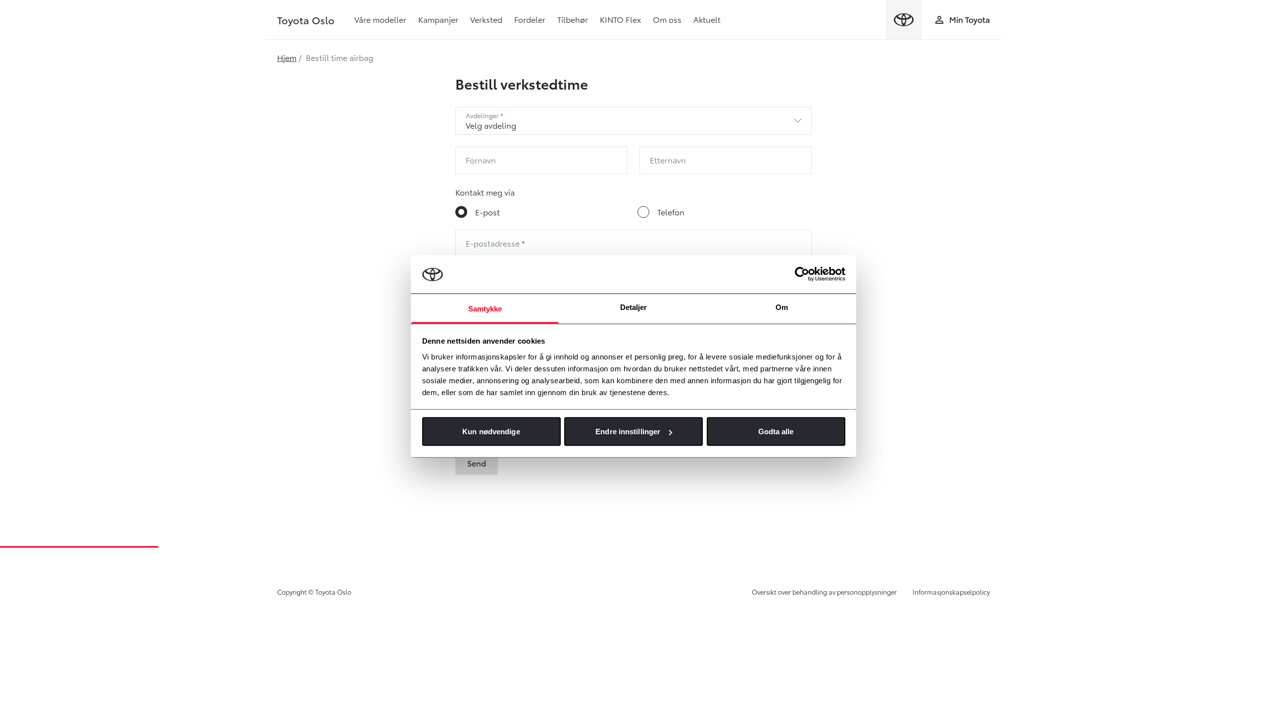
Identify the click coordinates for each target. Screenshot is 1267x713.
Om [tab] (782, 307)
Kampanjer (438, 19)
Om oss (667, 19)
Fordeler (529, 19)
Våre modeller (380, 19)
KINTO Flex (620, 19)
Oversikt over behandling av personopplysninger (824, 591)
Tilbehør (572, 19)
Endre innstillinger (627, 431)
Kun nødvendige (491, 431)
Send (476, 462)
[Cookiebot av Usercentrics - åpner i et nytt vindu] (802, 274)
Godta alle (776, 431)
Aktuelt (707, 19)
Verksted (486, 19)
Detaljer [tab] (633, 307)
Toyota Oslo (306, 20)
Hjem (286, 57)
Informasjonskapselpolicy (951, 591)
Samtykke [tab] (485, 308)
